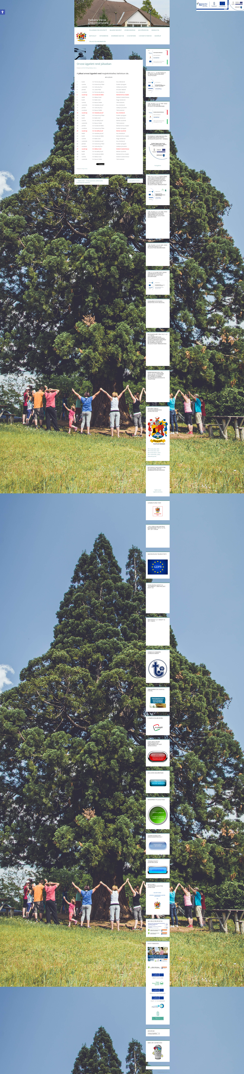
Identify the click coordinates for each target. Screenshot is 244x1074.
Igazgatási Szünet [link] (135, 181)
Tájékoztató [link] (157, 490)
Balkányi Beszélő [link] (115, 30)
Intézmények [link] (104, 36)
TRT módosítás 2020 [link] (153, 449)
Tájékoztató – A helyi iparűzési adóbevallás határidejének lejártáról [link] (89, 182)
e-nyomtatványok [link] (145, 36)
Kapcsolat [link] (92, 36)
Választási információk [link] (97, 41)
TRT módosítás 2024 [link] (153, 451)
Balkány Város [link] (92, 68)
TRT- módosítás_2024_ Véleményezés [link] (154, 455)
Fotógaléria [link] (158, 165)
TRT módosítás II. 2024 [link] (154, 453)
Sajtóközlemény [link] (157, 492)
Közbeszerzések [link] (129, 30)
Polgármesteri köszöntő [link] (98, 30)
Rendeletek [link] (155, 30)
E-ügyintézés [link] (131, 36)
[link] (2, 12)
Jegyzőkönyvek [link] (143, 30)
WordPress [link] (167, 1072)
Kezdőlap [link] (158, 36)
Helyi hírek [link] (84, 168)
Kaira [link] (84, 1072)
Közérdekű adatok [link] (117, 36)
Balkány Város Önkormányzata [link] (98, 21)
